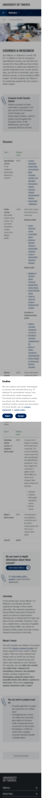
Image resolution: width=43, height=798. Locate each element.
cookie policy (19, 410)
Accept (21, 416)
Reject (7, 416)
